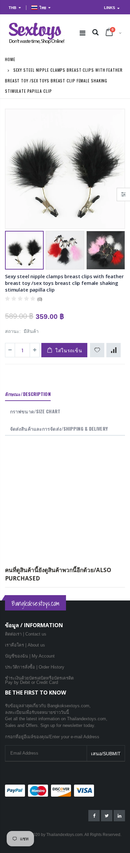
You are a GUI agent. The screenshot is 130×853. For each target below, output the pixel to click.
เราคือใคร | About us (25, 645)
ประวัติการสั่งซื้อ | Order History (34, 667)
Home (10, 59)
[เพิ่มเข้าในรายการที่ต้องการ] (97, 350)
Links (109, 8)
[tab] (28, 394)
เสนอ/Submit (106, 753)
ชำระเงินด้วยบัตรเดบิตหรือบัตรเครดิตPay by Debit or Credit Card (39, 680)
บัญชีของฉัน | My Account (30, 656)
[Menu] (82, 33)
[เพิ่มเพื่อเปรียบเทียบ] (113, 350)
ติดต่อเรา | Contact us (25, 633)
